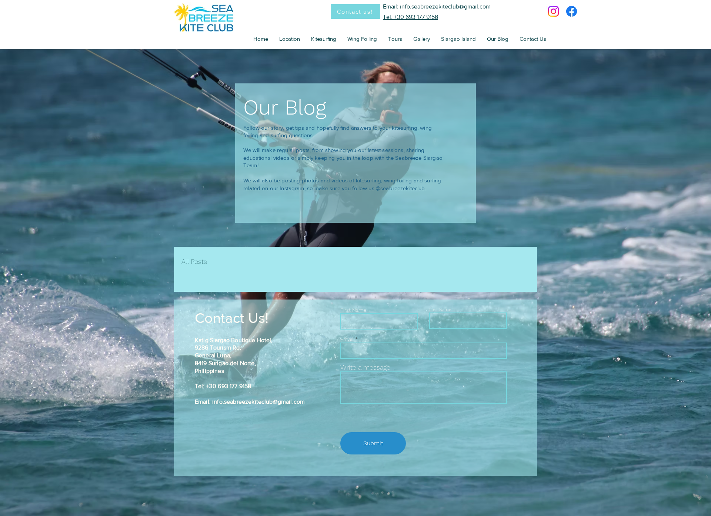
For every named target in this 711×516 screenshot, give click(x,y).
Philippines (209, 371)
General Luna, (213, 355)
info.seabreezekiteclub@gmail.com (258, 401)
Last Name (440, 309)
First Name (353, 309)
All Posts (194, 261)
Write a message (365, 367)
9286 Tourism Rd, (218, 347)
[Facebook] (571, 11)
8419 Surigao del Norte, (225, 363)
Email (347, 339)
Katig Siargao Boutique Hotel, (234, 340)
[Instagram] (553, 11)
